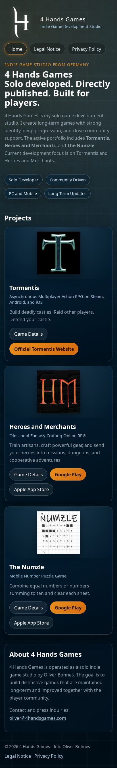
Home (15, 49)
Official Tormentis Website (44, 349)
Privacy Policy (86, 49)
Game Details (28, 334)
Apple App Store (31, 489)
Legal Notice (47, 49)
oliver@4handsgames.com (37, 718)
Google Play (68, 474)
